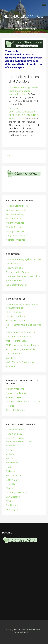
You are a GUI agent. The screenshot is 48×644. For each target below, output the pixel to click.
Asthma (10, 454)
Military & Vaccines (15, 231)
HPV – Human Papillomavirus (20, 332)
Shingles (10, 358)
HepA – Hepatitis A (15, 316)
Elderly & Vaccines (15, 227)
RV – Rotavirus (13, 353)
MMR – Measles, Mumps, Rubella (22, 345)
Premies (10, 406)
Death (9, 467)
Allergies (10, 445)
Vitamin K (10, 366)
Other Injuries (13, 509)
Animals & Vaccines (15, 240)
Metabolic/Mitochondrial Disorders (23, 401)
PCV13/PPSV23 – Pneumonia (20, 349)
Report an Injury (14, 434)
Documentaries (13, 263)
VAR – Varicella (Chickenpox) (20, 362)
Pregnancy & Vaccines (17, 235)
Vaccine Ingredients (16, 210)
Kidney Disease (13, 397)
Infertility (10, 484)
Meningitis (11, 488)
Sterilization (12, 505)
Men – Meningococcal (17, 341)
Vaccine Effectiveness (17, 206)
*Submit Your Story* (15, 429)
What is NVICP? (14, 280)
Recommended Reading (18, 272)
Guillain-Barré (13, 480)
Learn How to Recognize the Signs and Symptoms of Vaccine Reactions (23, 90)
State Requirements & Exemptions (23, 276)
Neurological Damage (16, 492)
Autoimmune (12, 462)
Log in (9, 155)
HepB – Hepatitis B (15, 320)
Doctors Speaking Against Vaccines (23, 259)
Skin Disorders (13, 497)
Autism (9, 458)
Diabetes (10, 471)
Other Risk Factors (15, 410)
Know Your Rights (14, 268)
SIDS (8, 501)
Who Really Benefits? (16, 285)
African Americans (15, 389)
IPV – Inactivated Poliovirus (19, 336)
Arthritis (10, 450)
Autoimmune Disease (16, 393)
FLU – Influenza (14, 312)
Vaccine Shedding (15, 214)
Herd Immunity (13, 218)
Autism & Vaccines (15, 223)
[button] (44, 4)
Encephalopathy (14, 475)
